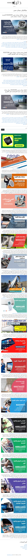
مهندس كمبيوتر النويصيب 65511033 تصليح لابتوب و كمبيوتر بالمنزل (18, 433)
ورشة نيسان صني (12, 84)
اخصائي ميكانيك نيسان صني (22, 42)
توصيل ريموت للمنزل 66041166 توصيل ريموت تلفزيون (19, 313)
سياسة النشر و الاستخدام (23, 546)
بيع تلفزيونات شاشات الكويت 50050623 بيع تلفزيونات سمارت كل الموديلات (17, 353)
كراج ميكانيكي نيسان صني (23, 44)
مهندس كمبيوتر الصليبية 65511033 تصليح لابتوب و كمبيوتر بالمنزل (18, 533)
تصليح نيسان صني (24, 43)
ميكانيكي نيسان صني (21, 84)
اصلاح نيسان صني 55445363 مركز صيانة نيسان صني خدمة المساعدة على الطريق (15, 90)
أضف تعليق (24, 48)
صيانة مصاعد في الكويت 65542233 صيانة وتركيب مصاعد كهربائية (18, 249)
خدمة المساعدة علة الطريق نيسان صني (10, 81)
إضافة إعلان (25, 545)
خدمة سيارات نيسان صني (17, 82)
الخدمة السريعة (9, 42)
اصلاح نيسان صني (11, 117)
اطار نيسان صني (6, 117)
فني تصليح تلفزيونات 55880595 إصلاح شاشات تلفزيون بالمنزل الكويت (17, 373)
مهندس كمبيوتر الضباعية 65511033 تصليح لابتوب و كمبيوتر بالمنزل (18, 453)
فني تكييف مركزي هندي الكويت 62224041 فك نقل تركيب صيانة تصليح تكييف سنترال (16, 413)
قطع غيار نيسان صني (4, 43)
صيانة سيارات (7, 82)
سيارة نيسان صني (12, 119)
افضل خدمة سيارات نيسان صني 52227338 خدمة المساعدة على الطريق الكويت (15, 53)
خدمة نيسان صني (19, 43)
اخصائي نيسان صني (23, 117)
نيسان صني (16, 84)
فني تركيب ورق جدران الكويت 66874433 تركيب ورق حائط (19, 393)
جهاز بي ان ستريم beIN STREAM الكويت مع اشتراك (20, 148)
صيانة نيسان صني (9, 43)
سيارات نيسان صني (14, 43)
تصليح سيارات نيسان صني (20, 118)
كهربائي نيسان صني (12, 44)
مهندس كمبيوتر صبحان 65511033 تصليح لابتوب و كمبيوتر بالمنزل (18, 493)
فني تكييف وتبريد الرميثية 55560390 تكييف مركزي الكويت (19, 333)
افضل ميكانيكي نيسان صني (14, 42)
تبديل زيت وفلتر (5, 42)
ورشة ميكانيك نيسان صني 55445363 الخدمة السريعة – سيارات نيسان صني (14, 15)
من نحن (26, 549)
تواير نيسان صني (9, 118)
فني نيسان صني (23, 83)
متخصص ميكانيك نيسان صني (6, 44)
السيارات (25, 41)
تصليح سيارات (22, 81)
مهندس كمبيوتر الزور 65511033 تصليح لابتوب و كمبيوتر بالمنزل (18, 473)
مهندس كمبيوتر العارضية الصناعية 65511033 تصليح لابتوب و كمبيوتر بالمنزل (17, 513)
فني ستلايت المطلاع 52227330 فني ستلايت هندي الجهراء (19, 293)
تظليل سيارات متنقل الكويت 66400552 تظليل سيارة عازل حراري (18, 229)
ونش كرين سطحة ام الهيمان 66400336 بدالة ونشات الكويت (19, 269)
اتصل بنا (26, 544)
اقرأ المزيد (18, 39)
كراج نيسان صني (18, 44)
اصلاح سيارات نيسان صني (17, 117)
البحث (26, 128)
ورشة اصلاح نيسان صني (24, 123)
